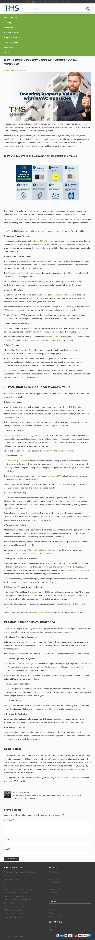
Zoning (7, 706)
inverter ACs (48, 451)
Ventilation (8, 47)
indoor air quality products (40, 550)
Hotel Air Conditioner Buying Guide (17, 900)
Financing (7, 875)
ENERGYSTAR (84, 664)
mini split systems (62, 484)
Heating (7, 23)
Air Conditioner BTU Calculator (16, 893)
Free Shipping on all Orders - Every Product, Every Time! (47, 2)
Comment (9, 820)
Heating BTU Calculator (13, 917)
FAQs (51, 930)
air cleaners (47, 554)
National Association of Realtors (49, 219)
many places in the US (61, 295)
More (6, 52)
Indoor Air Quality (12, 42)
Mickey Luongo (21, 792)
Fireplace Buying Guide (12, 879)
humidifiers (9, 554)
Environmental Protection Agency (22, 273)
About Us (52, 927)
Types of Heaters (10, 886)
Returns (52, 910)
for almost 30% (36, 241)
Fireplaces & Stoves (12, 38)
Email (7, 849)
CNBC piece (11, 370)
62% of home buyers (13, 310)
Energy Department (27, 513)
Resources (8, 882)
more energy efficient (54, 426)
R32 (76, 604)
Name (7, 839)
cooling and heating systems (39, 612)
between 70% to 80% (74, 570)
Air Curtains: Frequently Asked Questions (19, 872)
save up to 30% (54, 476)
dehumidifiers (24, 554)
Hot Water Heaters (12, 33)
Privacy (51, 913)
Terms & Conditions (56, 917)
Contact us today (71, 778)
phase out (34, 592)
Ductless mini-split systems (16, 461)
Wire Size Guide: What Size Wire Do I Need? (20, 913)
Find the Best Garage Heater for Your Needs (20, 896)
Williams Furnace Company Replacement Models (22, 889)
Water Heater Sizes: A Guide (14, 907)
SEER (36, 664)
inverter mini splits (66, 451)
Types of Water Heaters (13, 903)
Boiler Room (9, 28)
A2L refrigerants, (71, 596)
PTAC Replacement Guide (13, 910)
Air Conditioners (11, 18)
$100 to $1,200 (52, 337)
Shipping (52, 906)
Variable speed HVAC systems (17, 436)
